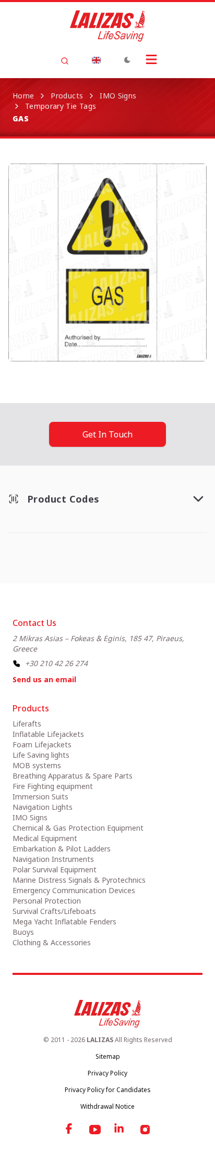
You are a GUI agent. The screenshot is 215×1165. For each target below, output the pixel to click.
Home (23, 96)
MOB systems (37, 765)
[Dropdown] (96, 60)
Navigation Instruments (53, 859)
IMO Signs (118, 96)
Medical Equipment (45, 838)
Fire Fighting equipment (53, 786)
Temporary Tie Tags (60, 106)
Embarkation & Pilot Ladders (62, 849)
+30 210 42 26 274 (56, 663)
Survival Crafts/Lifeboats (54, 911)
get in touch (107, 434)
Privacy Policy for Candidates (108, 1089)
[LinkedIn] (120, 1129)
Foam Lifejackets (42, 744)
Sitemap (107, 1056)
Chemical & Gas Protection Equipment (78, 828)
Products (67, 96)
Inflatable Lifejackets (48, 734)
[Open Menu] (151, 59)
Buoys (23, 932)
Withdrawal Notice (107, 1106)
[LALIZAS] (107, 26)
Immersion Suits (40, 796)
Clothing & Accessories (52, 942)
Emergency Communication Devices (74, 890)
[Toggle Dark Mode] (127, 60)
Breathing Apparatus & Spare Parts (73, 776)
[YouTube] (95, 1129)
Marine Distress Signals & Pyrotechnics (79, 880)
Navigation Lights (43, 807)
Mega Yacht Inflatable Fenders (64, 921)
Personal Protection (47, 901)
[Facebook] (69, 1129)
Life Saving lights (41, 755)
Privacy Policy (107, 1073)
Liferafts (27, 724)
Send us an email (44, 679)
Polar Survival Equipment (55, 869)
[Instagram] (145, 1129)
